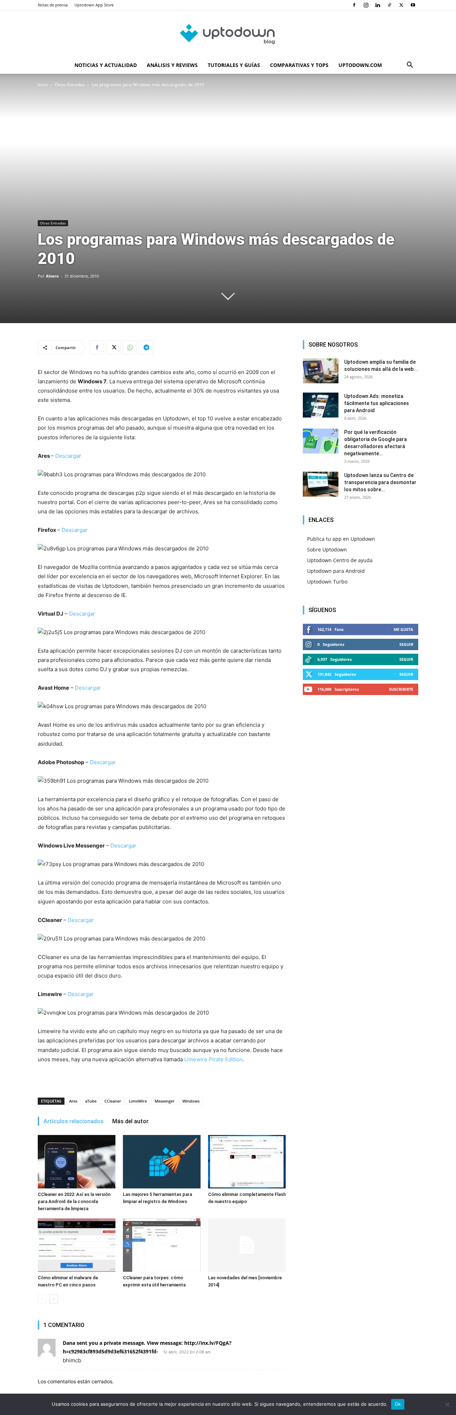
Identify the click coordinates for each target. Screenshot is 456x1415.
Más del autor (130, 1121)
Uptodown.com (360, 65)
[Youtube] (413, 5)
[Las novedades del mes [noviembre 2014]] (247, 1245)
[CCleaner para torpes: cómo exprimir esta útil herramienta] (162, 1245)
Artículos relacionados (73, 1121)
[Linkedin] (377, 5)
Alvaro (52, 276)
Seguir (406, 644)
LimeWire (138, 1101)
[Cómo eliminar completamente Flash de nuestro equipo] (247, 1161)
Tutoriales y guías (234, 65)
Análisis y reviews (172, 65)
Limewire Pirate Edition (213, 1059)
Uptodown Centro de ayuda (340, 560)
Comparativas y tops (299, 65)
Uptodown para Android (336, 570)
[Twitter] (401, 5)
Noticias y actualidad (105, 65)
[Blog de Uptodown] (228, 34)
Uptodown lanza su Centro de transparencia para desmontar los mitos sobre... (380, 482)
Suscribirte (401, 689)
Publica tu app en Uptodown (341, 538)
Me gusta (403, 629)
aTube (91, 1101)
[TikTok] (389, 5)
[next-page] (53, 1299)
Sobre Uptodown (327, 549)
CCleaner (112, 1101)
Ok (398, 1404)
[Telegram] (146, 347)
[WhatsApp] (130, 347)
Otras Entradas (70, 85)
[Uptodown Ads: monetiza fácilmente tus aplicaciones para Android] (320, 405)
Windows (191, 1101)
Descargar (68, 455)
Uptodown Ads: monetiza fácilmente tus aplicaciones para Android (376, 403)
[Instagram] (366, 5)
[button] (409, 65)
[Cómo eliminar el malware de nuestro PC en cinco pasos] (76, 1245)
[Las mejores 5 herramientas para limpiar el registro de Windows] (162, 1161)
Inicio (43, 85)
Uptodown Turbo (327, 581)
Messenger (165, 1101)
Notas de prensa (53, 4)
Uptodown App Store (94, 4)
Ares (73, 1101)
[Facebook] (354, 5)
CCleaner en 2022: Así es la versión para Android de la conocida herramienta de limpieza (74, 1201)
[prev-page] (42, 1299)
